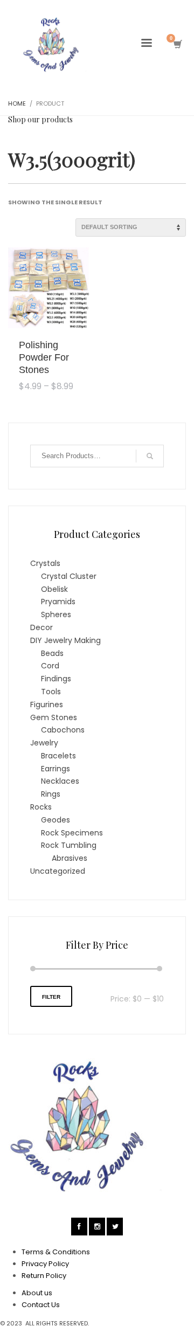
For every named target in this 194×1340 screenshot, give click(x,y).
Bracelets (58, 755)
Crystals (45, 563)
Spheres (56, 614)
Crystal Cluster (68, 576)
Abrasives (69, 858)
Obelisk (54, 589)
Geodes (55, 819)
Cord (50, 665)
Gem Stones (53, 717)
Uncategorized (57, 871)
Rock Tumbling (68, 845)
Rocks (41, 807)
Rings (50, 794)
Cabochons (63, 729)
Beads (52, 653)
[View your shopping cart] (177, 44)
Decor (41, 627)
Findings (56, 678)
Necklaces (60, 781)
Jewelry (44, 742)
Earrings (55, 768)
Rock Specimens (72, 832)
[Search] (150, 456)
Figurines (46, 704)
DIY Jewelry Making (65, 640)
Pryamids (58, 601)
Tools (51, 691)
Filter (51, 997)
